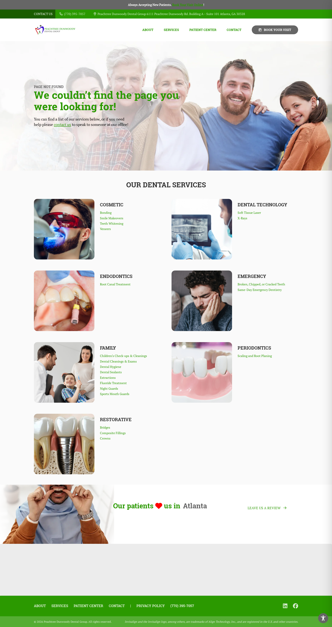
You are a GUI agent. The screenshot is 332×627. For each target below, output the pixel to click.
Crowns (105, 438)
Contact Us (43, 14)
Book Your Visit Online (187, 5)
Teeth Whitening (111, 224)
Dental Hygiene (110, 367)
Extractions (108, 378)
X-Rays (242, 218)
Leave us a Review (264, 508)
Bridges (105, 427)
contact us (62, 124)
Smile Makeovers (111, 218)
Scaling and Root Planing (255, 356)
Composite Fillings (113, 433)
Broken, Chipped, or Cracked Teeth (261, 284)
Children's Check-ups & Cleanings (123, 356)
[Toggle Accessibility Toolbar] (323, 618)
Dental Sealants (111, 372)
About (147, 30)
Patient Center (202, 30)
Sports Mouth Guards (114, 394)
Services (171, 30)
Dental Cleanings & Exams (118, 361)
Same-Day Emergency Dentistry (260, 290)
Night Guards (109, 389)
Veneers (105, 229)
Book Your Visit (277, 30)
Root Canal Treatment (115, 284)
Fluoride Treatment (113, 383)
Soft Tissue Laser (249, 213)
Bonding (106, 213)
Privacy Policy (150, 605)
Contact (234, 30)
